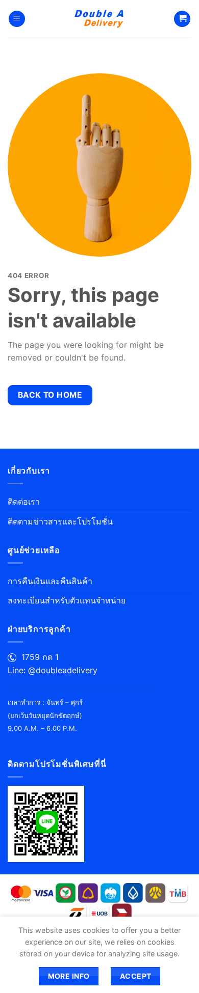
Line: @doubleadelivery (52, 670)
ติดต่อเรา (24, 502)
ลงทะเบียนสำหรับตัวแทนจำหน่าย (67, 600)
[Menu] (17, 19)
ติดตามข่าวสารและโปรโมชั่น (60, 521)
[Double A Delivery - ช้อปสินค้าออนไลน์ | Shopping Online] (100, 19)
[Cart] (182, 19)
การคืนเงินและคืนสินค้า (50, 581)
